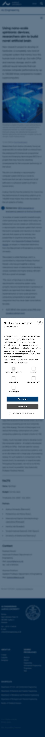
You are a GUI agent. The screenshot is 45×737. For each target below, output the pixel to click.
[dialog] (22, 368)
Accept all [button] (22, 399)
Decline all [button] (22, 406)
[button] (22, 413)
